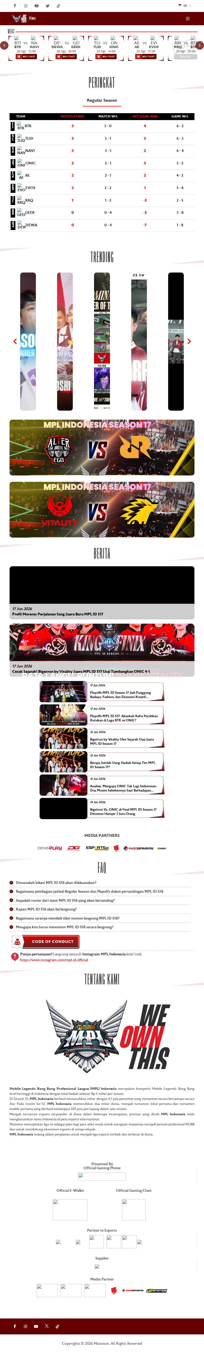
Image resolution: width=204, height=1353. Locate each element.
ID (186, 5)
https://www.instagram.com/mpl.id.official (54, 960)
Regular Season (102, 101)
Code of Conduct (53, 942)
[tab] (102, 100)
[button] (102, 447)
